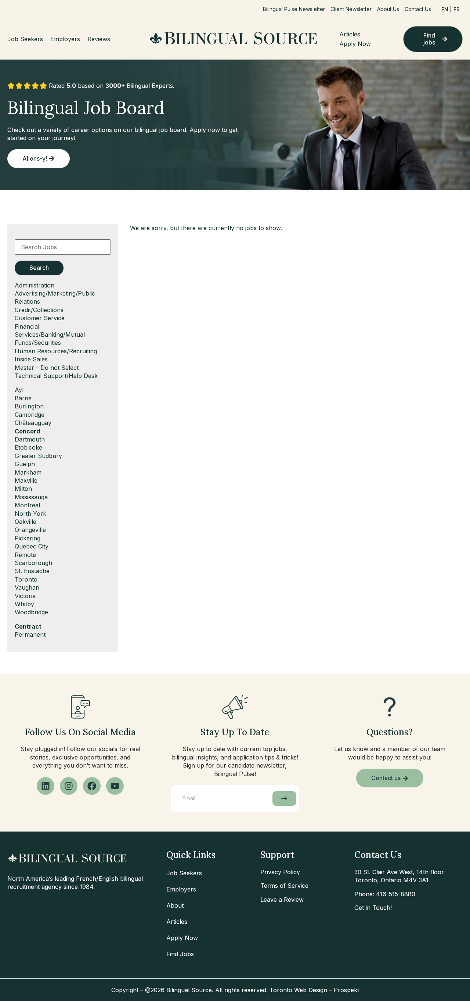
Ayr (20, 389)
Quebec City (31, 546)
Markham (28, 472)
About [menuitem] (175, 905)
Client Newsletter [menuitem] (351, 9)
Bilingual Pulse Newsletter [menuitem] (294, 9)
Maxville (26, 480)
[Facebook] (92, 786)
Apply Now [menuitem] (355, 43)
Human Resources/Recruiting (56, 351)
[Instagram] (68, 786)
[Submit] (284, 798)
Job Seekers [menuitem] (25, 39)
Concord (27, 431)
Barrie (23, 398)
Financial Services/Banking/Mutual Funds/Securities (50, 335)
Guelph (25, 464)
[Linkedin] (45, 786)
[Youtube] (115, 786)
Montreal (27, 505)
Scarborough (33, 562)
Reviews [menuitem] (98, 39)
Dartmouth (30, 439)
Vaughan (27, 587)
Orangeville (30, 529)
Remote (25, 554)
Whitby (24, 604)
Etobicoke (28, 447)
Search (39, 267)
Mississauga (31, 497)
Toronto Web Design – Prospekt (314, 990)
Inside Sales (31, 359)
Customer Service (40, 318)
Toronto (26, 579)
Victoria (25, 596)
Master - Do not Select (47, 367)
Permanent (30, 634)
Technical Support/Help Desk (56, 375)
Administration (34, 285)
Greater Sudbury (38, 456)
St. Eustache (32, 571)
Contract (28, 626)
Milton (23, 488)
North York (30, 513)
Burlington (29, 406)
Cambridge (29, 414)
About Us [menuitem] (388, 9)
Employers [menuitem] (65, 39)
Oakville (25, 521)
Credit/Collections (39, 310)
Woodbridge (31, 612)
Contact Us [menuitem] (418, 9)
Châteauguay (33, 422)
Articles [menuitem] (349, 34)
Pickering (27, 538)
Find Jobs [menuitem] (180, 954)
